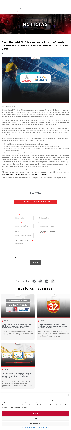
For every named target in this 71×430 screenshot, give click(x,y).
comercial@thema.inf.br (13, 174)
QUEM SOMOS (28, 8)
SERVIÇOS (19, 8)
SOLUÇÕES (11, 8)
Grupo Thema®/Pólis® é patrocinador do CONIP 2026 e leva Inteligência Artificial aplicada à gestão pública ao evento (16, 326)
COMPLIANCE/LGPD (39, 8)
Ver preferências (35, 423)
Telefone (17, 223)
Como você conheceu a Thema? (46, 232)
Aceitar (35, 413)
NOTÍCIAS (49, 8)
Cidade (16, 231)
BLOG (4, 11)
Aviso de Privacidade (43, 427)
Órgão (40, 223)
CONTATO (11, 11)
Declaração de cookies (28, 427)
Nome (16, 215)
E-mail (40, 215)
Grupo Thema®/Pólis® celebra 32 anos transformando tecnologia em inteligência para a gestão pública (52, 326)
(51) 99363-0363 (41, 174)
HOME (4, 8)
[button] (68, 395)
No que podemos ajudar (23, 241)
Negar (35, 418)
